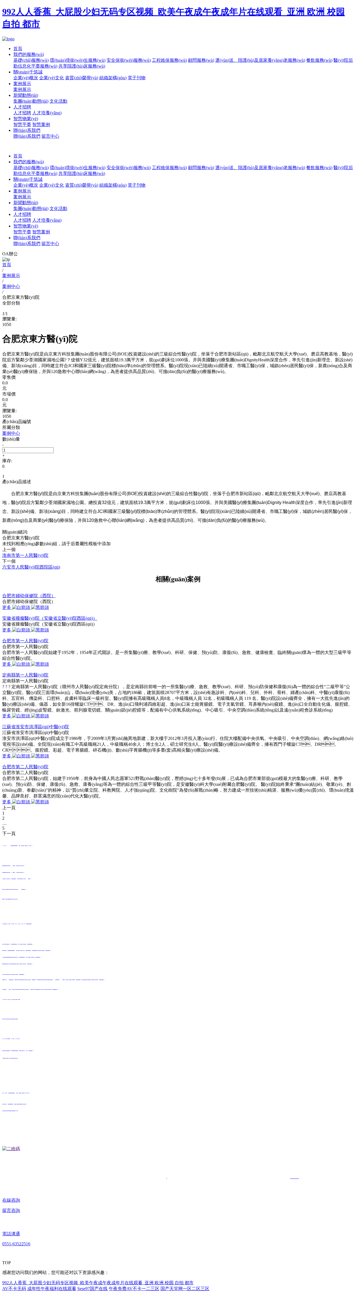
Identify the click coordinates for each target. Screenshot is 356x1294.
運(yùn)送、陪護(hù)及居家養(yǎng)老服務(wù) (260, 60)
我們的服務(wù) (28, 54)
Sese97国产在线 (92, 1288)
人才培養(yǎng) (46, 112)
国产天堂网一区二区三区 (184, 1288)
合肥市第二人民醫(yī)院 (25, 766)
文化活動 (58, 101)
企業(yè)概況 (25, 77)
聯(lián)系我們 (26, 130)
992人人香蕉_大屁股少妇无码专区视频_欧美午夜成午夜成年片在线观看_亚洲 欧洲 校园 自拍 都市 (98, 1282)
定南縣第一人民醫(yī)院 (25, 675)
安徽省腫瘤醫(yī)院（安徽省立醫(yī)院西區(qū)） (49, 618)
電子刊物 (136, 77)
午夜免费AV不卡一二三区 (134, 1288)
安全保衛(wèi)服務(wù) (129, 60)
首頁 (17, 48)
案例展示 (22, 83)
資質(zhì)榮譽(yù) (81, 77)
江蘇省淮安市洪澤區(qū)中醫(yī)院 (35, 726)
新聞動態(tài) (25, 95)
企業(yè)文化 (51, 77)
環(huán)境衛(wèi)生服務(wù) (77, 60)
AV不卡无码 (14, 1288)
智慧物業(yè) (25, 118)
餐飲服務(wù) (319, 60)
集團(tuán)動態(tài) (30, 101)
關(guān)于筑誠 (28, 72)
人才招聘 (22, 107)
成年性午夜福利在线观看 (51, 1288)
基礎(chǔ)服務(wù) (31, 60)
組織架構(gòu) (113, 77)
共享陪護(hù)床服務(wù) (81, 66)
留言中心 (50, 136)
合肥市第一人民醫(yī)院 (25, 640)
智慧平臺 (22, 124)
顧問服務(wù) (201, 60)
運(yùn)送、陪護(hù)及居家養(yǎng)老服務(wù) (260, 167)
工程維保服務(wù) (169, 60)
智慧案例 (41, 124)
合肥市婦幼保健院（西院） (29, 595)
